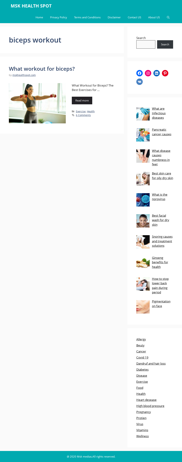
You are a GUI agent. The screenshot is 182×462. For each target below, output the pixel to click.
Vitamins (142, 430)
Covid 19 (142, 357)
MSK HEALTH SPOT (31, 6)
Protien (141, 418)
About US (154, 17)
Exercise (81, 111)
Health (91, 111)
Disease (141, 376)
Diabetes (142, 369)
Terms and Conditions (87, 17)
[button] (168, 17)
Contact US (134, 17)
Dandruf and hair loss (151, 363)
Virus (139, 424)
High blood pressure (150, 406)
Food (139, 388)
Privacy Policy (58, 17)
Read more (82, 100)
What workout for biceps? (42, 68)
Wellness (142, 436)
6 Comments (83, 115)
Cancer (141, 351)
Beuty (140, 345)
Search (141, 38)
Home (39, 17)
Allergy (141, 339)
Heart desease (146, 400)
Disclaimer (114, 17)
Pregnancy (143, 412)
